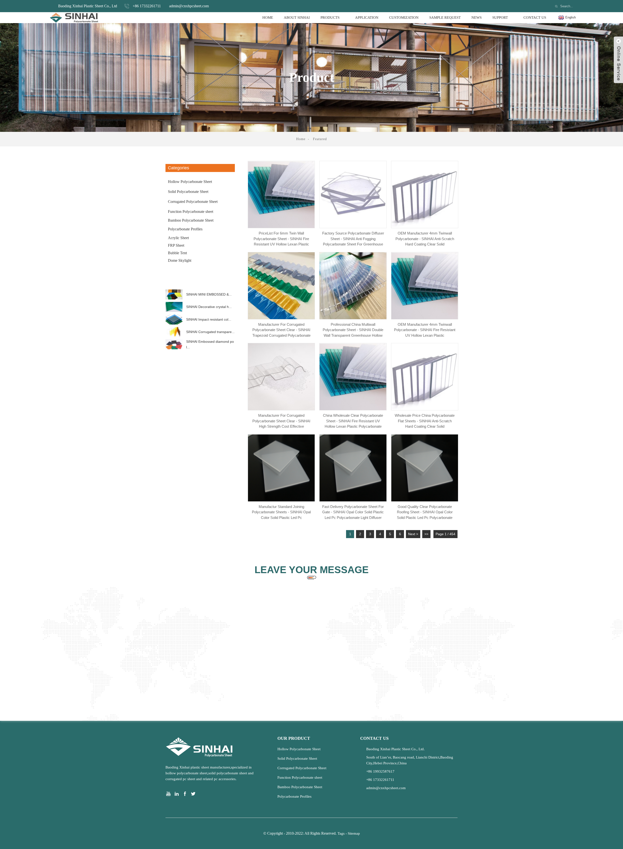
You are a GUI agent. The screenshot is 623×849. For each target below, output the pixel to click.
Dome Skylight (179, 260)
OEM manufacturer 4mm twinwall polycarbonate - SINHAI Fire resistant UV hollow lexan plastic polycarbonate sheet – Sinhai (424, 329)
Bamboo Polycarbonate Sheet (190, 220)
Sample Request (445, 17)
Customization (404, 17)
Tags (341, 833)
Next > (413, 534)
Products (330, 17)
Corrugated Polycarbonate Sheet (193, 201)
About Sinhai (297, 17)
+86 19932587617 (380, 771)
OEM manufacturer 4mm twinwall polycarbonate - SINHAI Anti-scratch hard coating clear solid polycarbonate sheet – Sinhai (424, 238)
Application (366, 17)
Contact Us (534, 17)
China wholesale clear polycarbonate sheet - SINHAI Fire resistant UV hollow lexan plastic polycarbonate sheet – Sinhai (353, 420)
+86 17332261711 (147, 6)
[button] (200, 285)
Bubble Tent (177, 253)
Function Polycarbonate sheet (190, 211)
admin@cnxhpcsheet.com (189, 6)
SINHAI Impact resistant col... (208, 319)
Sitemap (354, 833)
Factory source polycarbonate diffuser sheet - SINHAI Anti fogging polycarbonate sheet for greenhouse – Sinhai (353, 238)
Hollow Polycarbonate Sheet (190, 182)
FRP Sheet (176, 245)
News (476, 17)
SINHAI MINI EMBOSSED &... (209, 294)
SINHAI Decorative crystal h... (209, 307)
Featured (320, 139)
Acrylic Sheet (178, 238)
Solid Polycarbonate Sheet (188, 192)
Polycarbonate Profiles (185, 229)
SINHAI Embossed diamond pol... (210, 344)
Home (267, 17)
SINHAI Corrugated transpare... (210, 332)
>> (426, 534)
